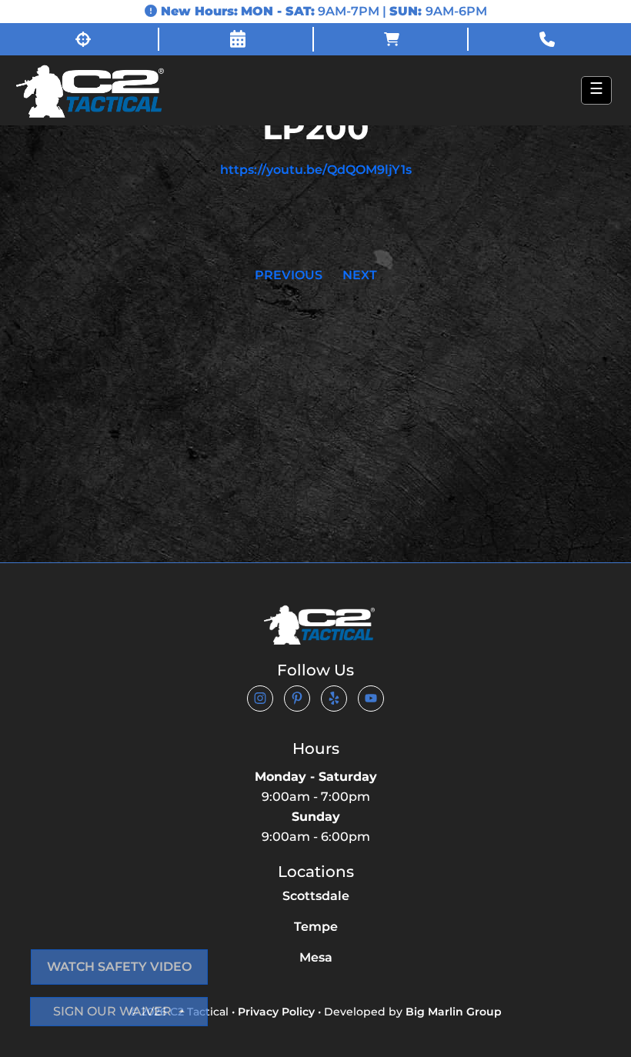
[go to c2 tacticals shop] (393, 39)
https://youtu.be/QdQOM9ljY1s (316, 169)
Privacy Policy (276, 1012)
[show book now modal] (238, 39)
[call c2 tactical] (547, 39)
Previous (288, 275)
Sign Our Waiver (114, 1011)
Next (359, 275)
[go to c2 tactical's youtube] (371, 698)
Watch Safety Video (119, 966)
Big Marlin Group (454, 1012)
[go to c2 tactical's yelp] (334, 698)
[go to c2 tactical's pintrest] (297, 698)
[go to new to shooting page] (83, 39)
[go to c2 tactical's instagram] (260, 698)
